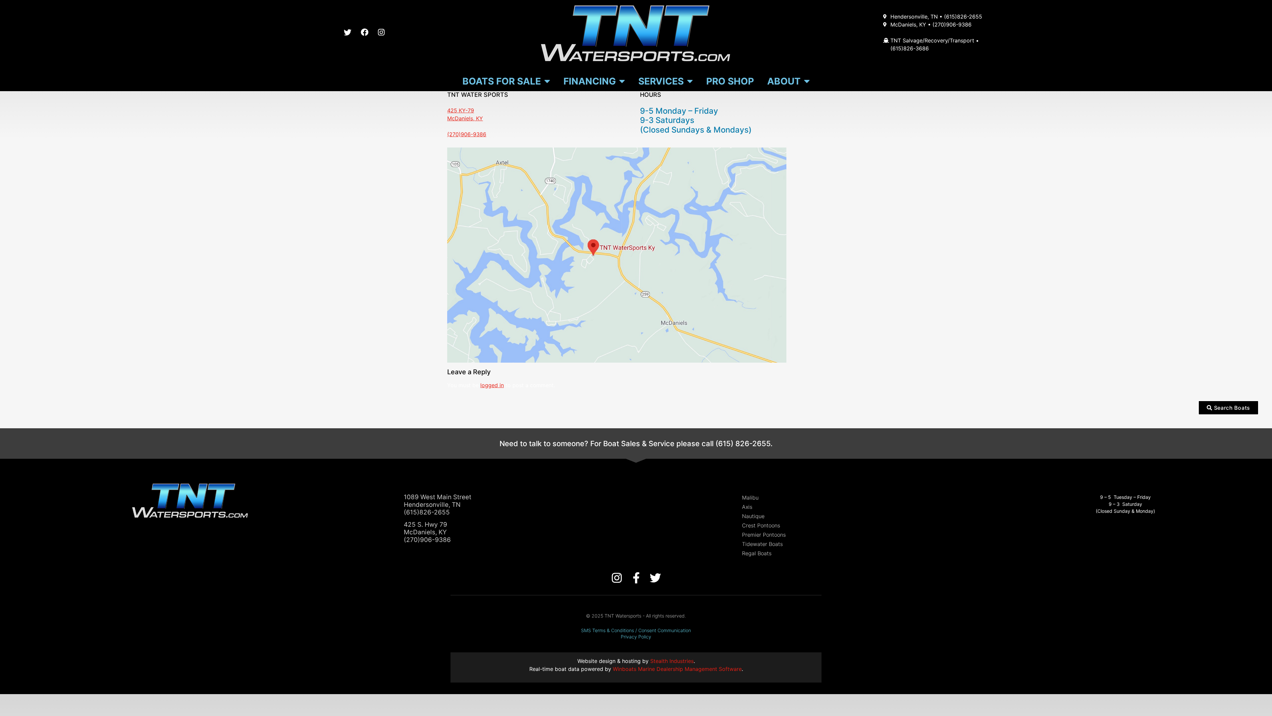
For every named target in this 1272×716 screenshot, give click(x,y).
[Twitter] (347, 32)
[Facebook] (364, 32)
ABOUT (784, 81)
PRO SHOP (730, 81)
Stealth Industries (672, 661)
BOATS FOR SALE (501, 81)
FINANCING (589, 81)
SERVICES (661, 81)
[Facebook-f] (636, 577)
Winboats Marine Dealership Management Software (677, 669)
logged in (492, 385)
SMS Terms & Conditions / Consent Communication (636, 630)
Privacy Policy (636, 636)
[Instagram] (381, 32)
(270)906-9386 (466, 134)
